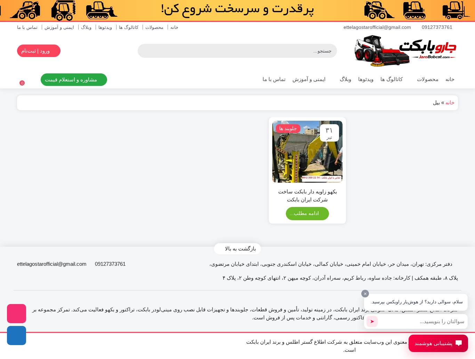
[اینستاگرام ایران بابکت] (16, 313)
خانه (174, 27)
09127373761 (438, 27)
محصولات (154, 27)
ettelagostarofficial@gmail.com (378, 27)
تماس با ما (27, 27)
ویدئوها (105, 27)
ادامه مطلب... (305, 213)
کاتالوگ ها (128, 27)
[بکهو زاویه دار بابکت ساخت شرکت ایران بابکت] (307, 152)
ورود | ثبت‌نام (36, 51)
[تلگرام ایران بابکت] (16, 335)
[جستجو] (144, 51)
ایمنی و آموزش (59, 27)
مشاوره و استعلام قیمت (71, 79)
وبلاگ (86, 27)
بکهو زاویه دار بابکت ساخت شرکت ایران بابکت (307, 195)
